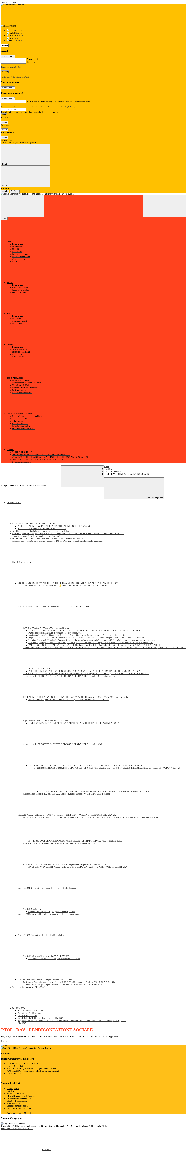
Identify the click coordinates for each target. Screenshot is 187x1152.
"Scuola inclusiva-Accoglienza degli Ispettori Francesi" (36, 536)
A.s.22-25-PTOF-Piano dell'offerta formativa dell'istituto (42, 528)
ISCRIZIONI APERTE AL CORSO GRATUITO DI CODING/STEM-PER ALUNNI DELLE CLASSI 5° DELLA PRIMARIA (85, 765)
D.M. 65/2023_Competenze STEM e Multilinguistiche (41, 935)
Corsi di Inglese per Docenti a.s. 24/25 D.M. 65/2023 (46, 956)
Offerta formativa (111, 471)
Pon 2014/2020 (19, 1008)
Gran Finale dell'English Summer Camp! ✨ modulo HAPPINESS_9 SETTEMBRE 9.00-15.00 (65, 585)
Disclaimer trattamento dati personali (17, 1128)
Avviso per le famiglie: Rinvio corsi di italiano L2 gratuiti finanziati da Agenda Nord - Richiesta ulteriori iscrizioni (77, 635)
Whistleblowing (13, 1103)
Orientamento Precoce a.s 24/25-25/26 (28, 987)
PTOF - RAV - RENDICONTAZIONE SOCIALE (34, 523)
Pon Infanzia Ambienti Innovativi (32, 1013)
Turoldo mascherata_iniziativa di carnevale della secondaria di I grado (42, 531)
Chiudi (4, 122)
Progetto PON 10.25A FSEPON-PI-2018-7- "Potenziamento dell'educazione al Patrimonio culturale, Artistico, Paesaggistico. (72, 1020)
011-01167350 (16, 1066)
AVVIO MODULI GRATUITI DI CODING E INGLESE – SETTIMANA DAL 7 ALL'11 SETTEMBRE (75, 841)
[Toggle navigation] (22, 206)
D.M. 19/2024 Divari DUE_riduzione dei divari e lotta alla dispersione (48, 888)
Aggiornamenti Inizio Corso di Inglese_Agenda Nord (46, 720)
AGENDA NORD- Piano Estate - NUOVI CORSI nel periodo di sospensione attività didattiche (65, 864)
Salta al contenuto (8, 2)
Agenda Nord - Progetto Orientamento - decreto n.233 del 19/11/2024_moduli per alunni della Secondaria (57, 541)
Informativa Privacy (15, 1093)
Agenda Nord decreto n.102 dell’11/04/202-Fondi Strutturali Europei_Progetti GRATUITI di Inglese (66, 794)
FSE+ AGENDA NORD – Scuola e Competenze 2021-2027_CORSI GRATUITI (53, 607)
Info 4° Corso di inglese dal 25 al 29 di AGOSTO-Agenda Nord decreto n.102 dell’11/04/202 (68, 699)
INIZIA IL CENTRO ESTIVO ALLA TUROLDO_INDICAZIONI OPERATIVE (59, 843)
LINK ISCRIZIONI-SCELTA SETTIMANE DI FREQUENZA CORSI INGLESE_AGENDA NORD (73, 723)
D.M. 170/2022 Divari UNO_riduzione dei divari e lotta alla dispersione (49, 914)
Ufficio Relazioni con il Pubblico (21, 1096)
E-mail (30, 101)
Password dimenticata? (11, 67)
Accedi (5, 45)
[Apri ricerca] (164, 206)
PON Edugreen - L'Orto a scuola (32, 1010)
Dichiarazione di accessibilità (19, 1098)
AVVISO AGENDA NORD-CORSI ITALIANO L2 (46, 628)
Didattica (108, 469)
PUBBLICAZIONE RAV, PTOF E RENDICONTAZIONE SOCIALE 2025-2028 (54, 526)
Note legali (11, 1091)
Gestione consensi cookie (17, 1106)
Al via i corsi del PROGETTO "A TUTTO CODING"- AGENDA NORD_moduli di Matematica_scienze (69, 676)
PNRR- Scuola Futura (22, 562)
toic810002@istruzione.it (34, 1068)
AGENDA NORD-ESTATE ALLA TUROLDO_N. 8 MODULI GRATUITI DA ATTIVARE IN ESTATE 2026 (77, 867)
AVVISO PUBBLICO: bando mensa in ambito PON (41, 1018)
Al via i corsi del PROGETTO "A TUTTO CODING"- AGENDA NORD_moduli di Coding (64, 744)
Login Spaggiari (71, 107)
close (4, 218)
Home (106, 466)
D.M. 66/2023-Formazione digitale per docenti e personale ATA (45, 980)
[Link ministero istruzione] (13, 5)
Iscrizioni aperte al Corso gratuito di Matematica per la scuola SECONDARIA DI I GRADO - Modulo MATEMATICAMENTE (68, 533)
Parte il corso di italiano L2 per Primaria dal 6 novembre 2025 (55, 633)
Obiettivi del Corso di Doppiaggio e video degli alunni (51, 911)
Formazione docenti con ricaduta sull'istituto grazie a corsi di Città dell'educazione (47, 538)
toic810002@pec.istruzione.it (35, 1071)
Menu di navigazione (154, 498)
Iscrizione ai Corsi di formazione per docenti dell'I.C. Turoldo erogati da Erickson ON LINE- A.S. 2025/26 (69, 982)
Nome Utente (33, 59)
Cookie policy (13, 1088)
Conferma (14, 191)
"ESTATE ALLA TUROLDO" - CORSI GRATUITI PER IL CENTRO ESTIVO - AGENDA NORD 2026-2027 (68, 815)
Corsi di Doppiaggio (32, 909)
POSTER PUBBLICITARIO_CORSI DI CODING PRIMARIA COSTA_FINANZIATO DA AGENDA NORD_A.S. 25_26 (94, 791)
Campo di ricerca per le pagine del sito (17, 485)
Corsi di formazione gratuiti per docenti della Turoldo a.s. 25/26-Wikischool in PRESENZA (62, 984)
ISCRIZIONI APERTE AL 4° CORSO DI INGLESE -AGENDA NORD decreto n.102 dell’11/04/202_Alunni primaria (75, 697)
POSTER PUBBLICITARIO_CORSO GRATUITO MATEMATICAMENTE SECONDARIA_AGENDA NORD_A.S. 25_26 (84, 671)
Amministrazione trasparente (19, 1108)
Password (31, 62)
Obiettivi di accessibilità (17, 1101)
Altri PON (22, 1023)
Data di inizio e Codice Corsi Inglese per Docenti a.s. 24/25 (54, 958)
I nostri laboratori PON (27, 1015)
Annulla (5, 191)
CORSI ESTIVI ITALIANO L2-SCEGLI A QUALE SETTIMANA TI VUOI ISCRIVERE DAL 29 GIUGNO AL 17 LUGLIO (85, 630)
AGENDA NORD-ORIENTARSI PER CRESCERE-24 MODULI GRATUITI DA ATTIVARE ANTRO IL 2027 (68, 583)
